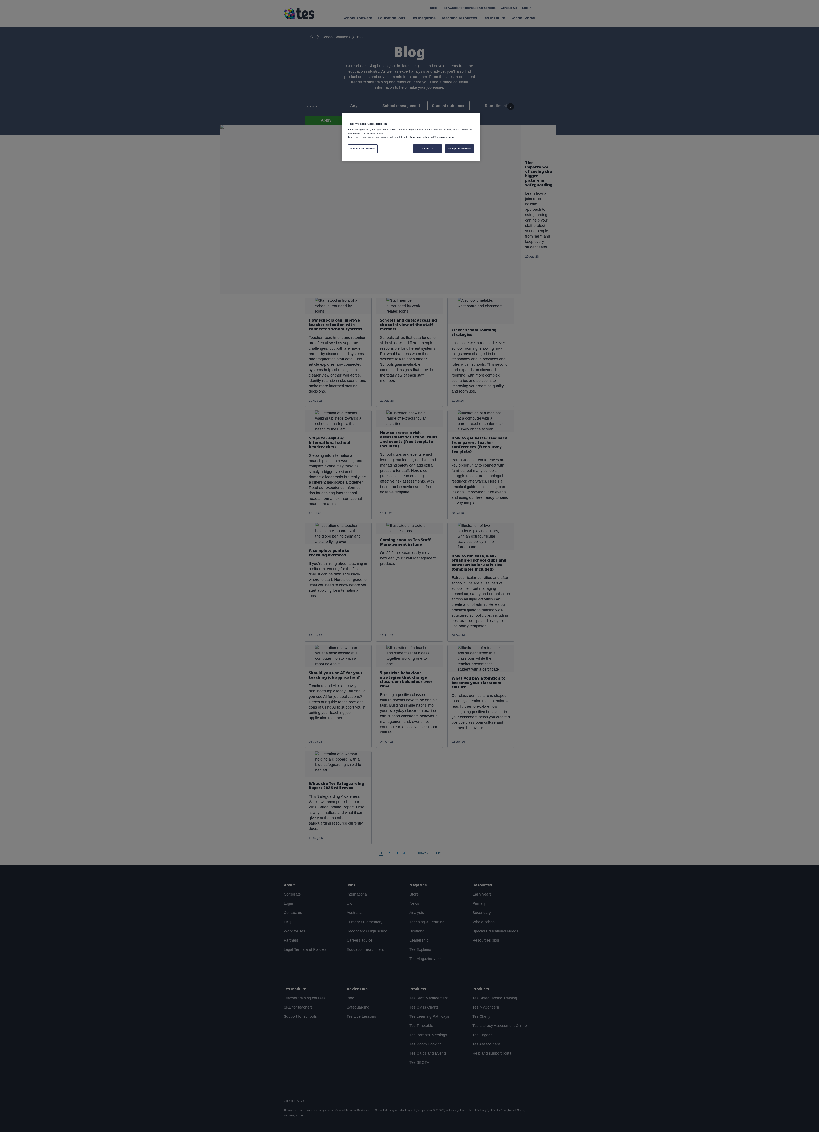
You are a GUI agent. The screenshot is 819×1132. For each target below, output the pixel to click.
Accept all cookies (459, 148)
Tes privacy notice (444, 137)
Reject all (427, 148)
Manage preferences (362, 148)
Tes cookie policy (419, 137)
